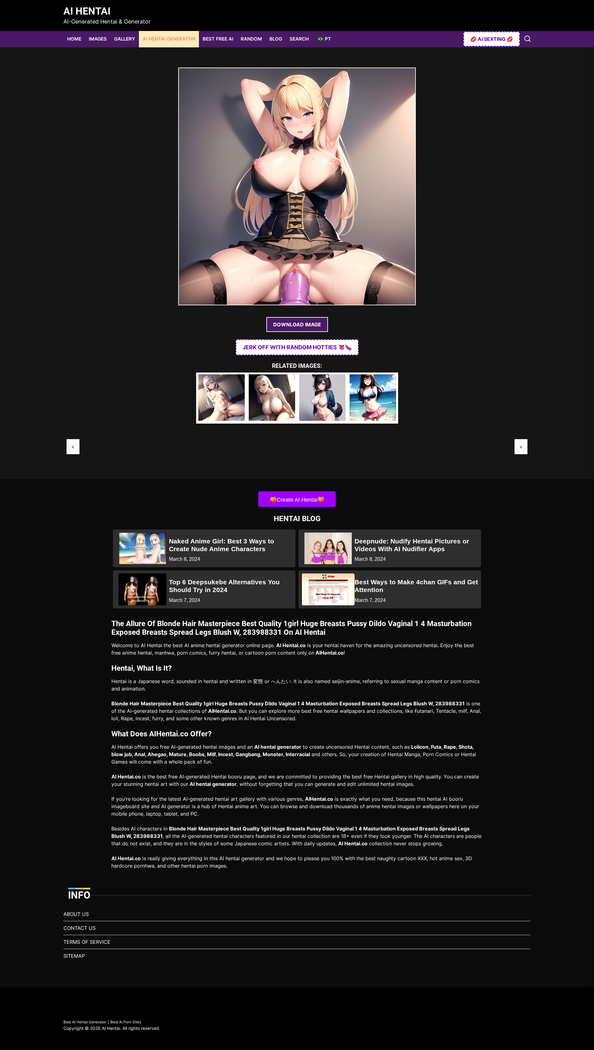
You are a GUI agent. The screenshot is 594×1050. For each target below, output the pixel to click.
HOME (74, 39)
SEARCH (299, 39)
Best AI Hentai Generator (84, 1022)
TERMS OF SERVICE (86, 942)
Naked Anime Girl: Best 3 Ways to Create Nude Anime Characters (221, 545)
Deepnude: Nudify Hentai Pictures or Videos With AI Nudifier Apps (412, 545)
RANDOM (251, 39)
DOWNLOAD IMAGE (297, 324)
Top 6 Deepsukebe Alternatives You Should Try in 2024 (224, 585)
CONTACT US (79, 928)
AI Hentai (86, 11)
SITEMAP (74, 956)
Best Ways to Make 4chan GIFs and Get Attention (416, 585)
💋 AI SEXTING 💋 (491, 39)
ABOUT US (76, 914)
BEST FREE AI (218, 39)
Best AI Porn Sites (125, 1022)
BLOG (275, 39)
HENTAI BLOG (297, 518)
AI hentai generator (277, 747)
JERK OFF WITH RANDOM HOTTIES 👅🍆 (297, 347)
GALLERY (124, 39)
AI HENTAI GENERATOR (169, 39)
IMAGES (98, 39)
